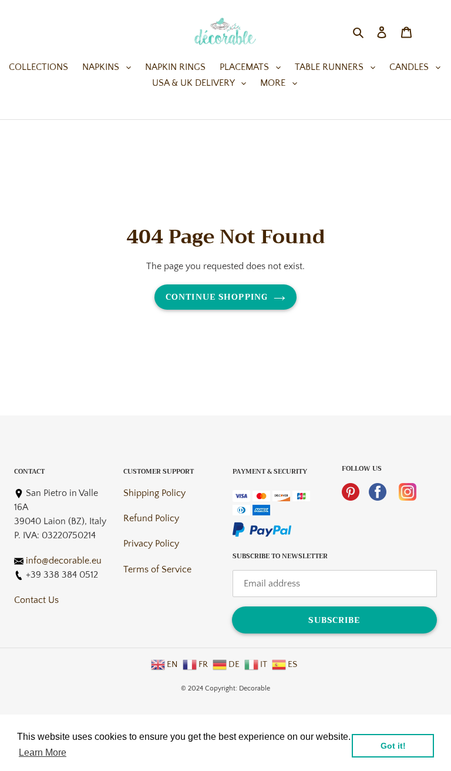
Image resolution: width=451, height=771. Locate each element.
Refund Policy (151, 518)
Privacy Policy (151, 543)
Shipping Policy (154, 493)
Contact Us (36, 600)
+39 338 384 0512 (62, 574)
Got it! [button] (393, 745)
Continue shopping (217, 297)
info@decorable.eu (64, 560)
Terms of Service (157, 569)
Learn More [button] (42, 752)
